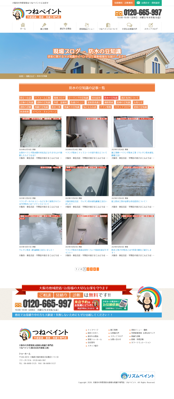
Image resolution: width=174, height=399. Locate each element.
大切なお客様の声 (129, 29)
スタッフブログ (151, 29)
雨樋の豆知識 (41, 107)
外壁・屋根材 (60, 102)
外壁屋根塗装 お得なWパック (143, 333)
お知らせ (138, 102)
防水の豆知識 (110, 98)
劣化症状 (96, 98)
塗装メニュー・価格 (139, 330)
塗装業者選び (94, 102)
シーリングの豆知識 (78, 98)
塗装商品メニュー (86, 29)
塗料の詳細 (25, 107)
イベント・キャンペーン (45, 112)
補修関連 (108, 102)
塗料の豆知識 (43, 102)
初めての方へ (93, 333)
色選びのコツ (77, 102)
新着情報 (24, 112)
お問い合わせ (115, 339)
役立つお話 (25, 98)
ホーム (23, 29)
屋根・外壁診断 (137, 339)
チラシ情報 (105, 107)
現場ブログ (59, 98)
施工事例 (44, 29)
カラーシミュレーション (141, 342)
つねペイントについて (108, 29)
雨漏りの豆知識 (71, 107)
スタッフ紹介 (93, 346)
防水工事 (56, 107)
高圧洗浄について (130, 98)
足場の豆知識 (26, 102)
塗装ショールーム (95, 339)
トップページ (93, 330)
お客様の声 (114, 333)
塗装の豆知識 (140, 107)
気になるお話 (89, 107)
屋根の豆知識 (123, 102)
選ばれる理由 (65, 29)
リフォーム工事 (42, 98)
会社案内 (91, 342)
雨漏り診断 (135, 336)
